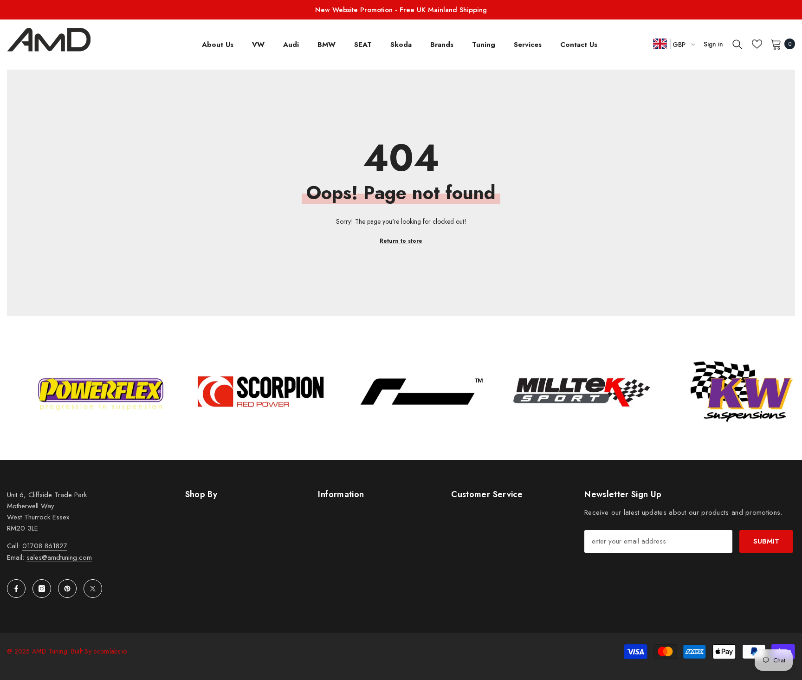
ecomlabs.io (110, 651)
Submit (766, 541)
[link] (135, 391)
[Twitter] (93, 588)
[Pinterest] (67, 588)
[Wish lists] (757, 44)
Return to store (401, 241)
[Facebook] (16, 588)
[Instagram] (41, 588)
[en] (660, 43)
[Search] (737, 44)
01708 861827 (44, 546)
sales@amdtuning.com (59, 557)
